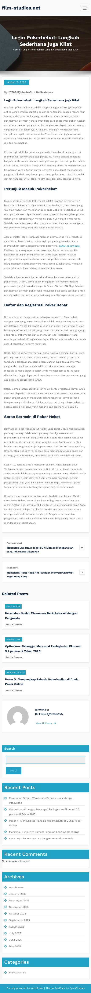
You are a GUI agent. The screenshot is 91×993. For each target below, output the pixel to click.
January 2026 (17, 894)
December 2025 (19, 900)
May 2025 (15, 946)
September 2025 (19, 920)
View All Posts (44, 723)
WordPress (37, 988)
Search (9, 748)
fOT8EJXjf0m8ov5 (20, 92)
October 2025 (17, 913)
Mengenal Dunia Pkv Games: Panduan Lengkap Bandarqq (44, 831)
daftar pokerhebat (69, 245)
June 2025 (15, 939)
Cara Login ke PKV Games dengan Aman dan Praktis (41, 838)
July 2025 (15, 933)
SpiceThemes (77, 988)
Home (16, 49)
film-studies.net (21, 8)
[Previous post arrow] (82, 547)
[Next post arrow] (82, 572)
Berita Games (44, 92)
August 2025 (16, 926)
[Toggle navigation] (84, 8)
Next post (12, 567)
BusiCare (60, 988)
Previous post (14, 543)
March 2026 (16, 887)
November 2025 (19, 907)
